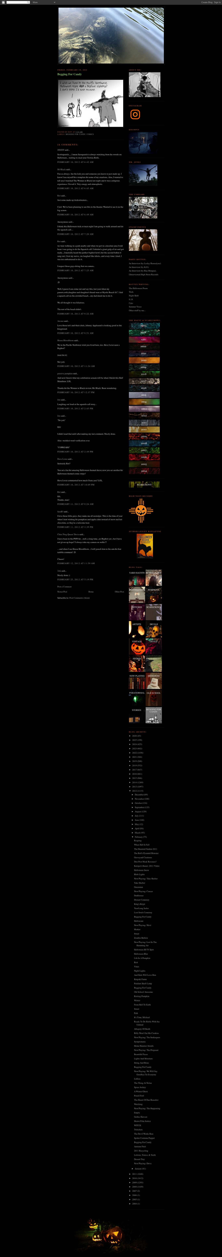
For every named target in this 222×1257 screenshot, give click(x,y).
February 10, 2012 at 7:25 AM (75, 270)
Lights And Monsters (143, 1058)
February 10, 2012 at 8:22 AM (75, 313)
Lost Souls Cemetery (143, 912)
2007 (134, 1190)
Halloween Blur (141, 953)
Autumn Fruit (140, 1146)
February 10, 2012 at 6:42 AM (75, 162)
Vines (136, 966)
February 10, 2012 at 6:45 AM (75, 188)
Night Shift (134, 295)
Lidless (137, 1078)
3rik (59, 570)
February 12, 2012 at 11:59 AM (76, 563)
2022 (134, 752)
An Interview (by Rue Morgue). (142, 270)
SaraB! (60, 511)
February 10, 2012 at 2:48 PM (75, 451)
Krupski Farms (140, 979)
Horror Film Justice (142, 1121)
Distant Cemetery (141, 899)
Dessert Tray (139, 1159)
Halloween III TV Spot (144, 949)
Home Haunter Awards (144, 1045)
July (137, 815)
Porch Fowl (139, 1095)
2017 (134, 769)
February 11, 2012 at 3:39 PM (75, 527)
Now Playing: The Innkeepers (147, 1037)
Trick (131, 291)
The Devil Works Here (143, 1133)
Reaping (138, 840)
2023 (134, 748)
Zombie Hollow (141, 937)
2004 (134, 1203)
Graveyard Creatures (143, 857)
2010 (134, 1178)
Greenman (138, 887)
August (138, 811)
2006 (134, 1195)
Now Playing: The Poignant (146, 1050)
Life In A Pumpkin (142, 958)
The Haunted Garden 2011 (145, 848)
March (138, 832)
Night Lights (139, 970)
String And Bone (141, 1062)
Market (137, 929)
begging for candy (75, 134)
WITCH (137, 1125)
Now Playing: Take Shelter (145, 878)
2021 (134, 756)
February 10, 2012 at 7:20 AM (75, 234)
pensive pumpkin (65, 373)
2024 (134, 744)
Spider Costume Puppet (144, 1137)
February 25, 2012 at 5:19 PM (75, 579)
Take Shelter (139, 882)
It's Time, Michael (142, 1017)
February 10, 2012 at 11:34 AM (76, 366)
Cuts (131, 303)
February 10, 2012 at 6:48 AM (75, 214)
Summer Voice (135, 306)
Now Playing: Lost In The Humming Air (145, 944)
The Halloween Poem (138, 288)
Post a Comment (64, 586)
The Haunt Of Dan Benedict (146, 1099)
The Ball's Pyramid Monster (146, 853)
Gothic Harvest (140, 1116)
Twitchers (138, 1129)
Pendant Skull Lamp (143, 983)
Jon (58, 399)
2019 (134, 761)
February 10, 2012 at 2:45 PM (75, 408)
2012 (134, 790)
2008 (134, 1186)
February (139, 836)
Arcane (60, 321)
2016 (134, 773)
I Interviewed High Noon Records (143, 274)
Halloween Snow (141, 870)
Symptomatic (140, 1041)
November (139, 798)
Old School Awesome (143, 991)
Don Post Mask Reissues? (145, 861)
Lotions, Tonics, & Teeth (145, 1154)
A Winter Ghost (141, 1091)
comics (90, 134)
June (137, 819)
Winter (137, 1000)
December (139, 794)
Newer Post (62, 591)
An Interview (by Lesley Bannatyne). (145, 263)
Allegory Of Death (142, 1028)
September (140, 807)
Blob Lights (139, 874)
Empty (137, 1112)
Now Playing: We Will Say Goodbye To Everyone (145, 1073)
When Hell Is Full (142, 844)
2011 (134, 1173)
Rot (59, 195)
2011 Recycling (141, 1150)
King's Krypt (139, 903)
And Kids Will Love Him (145, 974)
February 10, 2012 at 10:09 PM (76, 484)
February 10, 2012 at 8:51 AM (75, 333)
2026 (134, 735)
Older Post (119, 591)
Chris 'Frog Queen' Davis (68, 534)
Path (136, 1013)
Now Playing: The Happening (147, 1108)
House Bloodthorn (65, 340)
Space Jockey (140, 1087)
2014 (134, 782)
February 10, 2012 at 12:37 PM (76, 392)
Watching (138, 1104)
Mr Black (61, 169)
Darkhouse (139, 895)
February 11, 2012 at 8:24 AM (75, 504)
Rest (136, 962)
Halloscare (138, 920)
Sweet (136, 933)
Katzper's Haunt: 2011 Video (146, 865)
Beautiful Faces (141, 1054)
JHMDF (60, 149)
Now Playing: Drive (142, 1163)
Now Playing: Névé (142, 925)
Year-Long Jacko (141, 908)
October (138, 803)
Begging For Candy (69, 74)
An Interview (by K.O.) (139, 267)
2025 (134, 740)
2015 (134, 778)
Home (91, 591)
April (137, 828)
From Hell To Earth (142, 1004)
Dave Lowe (62, 458)
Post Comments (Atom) (79, 597)
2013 (134, 786)
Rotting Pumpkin (141, 996)
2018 (134, 765)
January (138, 1168)
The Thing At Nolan (143, 1082)
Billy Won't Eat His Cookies (146, 1033)
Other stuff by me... (137, 310)
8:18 (131, 299)
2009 (134, 1182)
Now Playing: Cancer (143, 891)
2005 (134, 1199)
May (137, 824)
